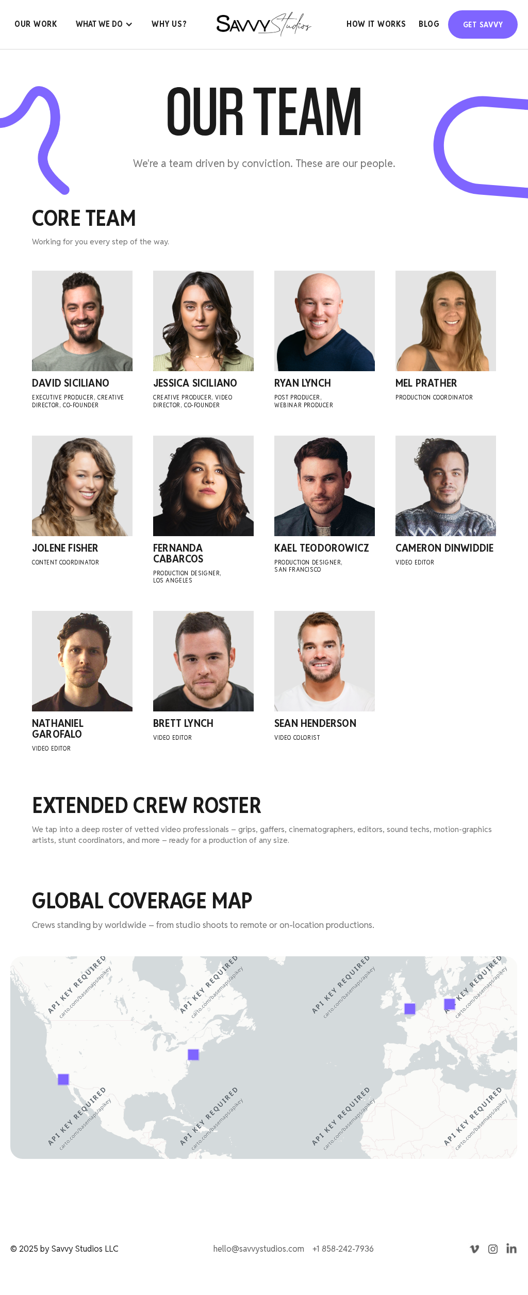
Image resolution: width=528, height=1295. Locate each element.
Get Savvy (483, 24)
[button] (104, 24)
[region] (263, 1057)
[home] (264, 24)
